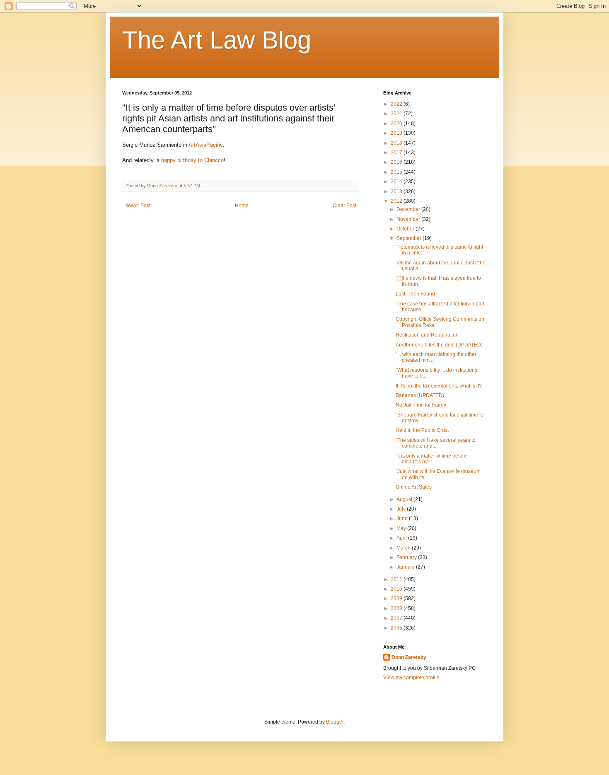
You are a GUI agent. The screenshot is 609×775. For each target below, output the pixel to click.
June (402, 518)
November (408, 219)
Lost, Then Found (415, 294)
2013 (397, 191)
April (402, 538)
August (404, 499)
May (401, 528)
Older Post (344, 205)
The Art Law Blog (216, 40)
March (404, 548)
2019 (397, 133)
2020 (397, 123)
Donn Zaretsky (409, 657)
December (408, 209)
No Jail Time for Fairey (421, 405)
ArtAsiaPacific (205, 145)
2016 (397, 162)
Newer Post (137, 205)
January (406, 567)
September (409, 238)
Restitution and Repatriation (427, 335)
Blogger (334, 722)
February (407, 557)
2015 (397, 172)
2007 (397, 618)
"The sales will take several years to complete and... (436, 443)
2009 (397, 598)
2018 (397, 143)
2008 (397, 608)
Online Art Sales (414, 487)
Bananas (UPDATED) (420, 395)
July (401, 509)
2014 (397, 181)
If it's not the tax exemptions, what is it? (439, 386)
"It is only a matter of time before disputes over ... (431, 459)
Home (242, 205)
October (406, 229)
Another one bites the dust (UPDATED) (439, 345)
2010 (397, 589)
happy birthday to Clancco (192, 160)
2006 (397, 628)
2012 (397, 201)
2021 (397, 113)
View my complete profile (411, 678)
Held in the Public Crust (422, 430)
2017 (397, 152)
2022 (397, 104)
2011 (397, 579)
